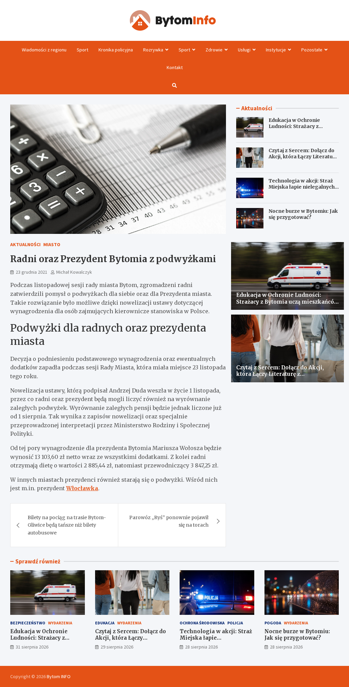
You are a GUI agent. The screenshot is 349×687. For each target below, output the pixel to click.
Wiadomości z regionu (44, 50)
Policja (235, 622)
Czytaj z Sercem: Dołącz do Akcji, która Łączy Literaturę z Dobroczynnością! (303, 156)
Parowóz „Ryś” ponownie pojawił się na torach (169, 521)
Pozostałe (311, 50)
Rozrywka (153, 50)
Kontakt (175, 67)
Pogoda (272, 622)
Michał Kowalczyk (74, 272)
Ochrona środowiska (202, 622)
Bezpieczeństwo (27, 622)
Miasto (51, 244)
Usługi (244, 50)
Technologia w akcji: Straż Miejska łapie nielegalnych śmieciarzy (302, 187)
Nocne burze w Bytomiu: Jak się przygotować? (303, 214)
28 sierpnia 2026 (201, 647)
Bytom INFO (59, 676)
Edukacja (105, 622)
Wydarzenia (60, 622)
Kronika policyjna (115, 50)
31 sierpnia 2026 (32, 647)
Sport (82, 50)
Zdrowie (214, 50)
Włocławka (82, 488)
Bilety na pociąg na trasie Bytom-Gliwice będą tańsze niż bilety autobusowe (67, 525)
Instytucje (276, 50)
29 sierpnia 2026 (117, 647)
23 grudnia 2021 (31, 272)
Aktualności (25, 244)
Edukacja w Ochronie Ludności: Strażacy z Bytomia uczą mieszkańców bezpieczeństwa (303, 129)
